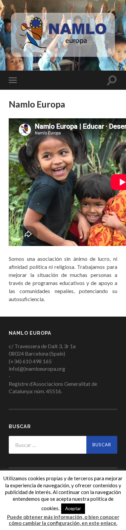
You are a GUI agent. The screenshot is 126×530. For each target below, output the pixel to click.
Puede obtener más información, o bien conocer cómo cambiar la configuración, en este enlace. (63, 520)
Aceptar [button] (73, 508)
